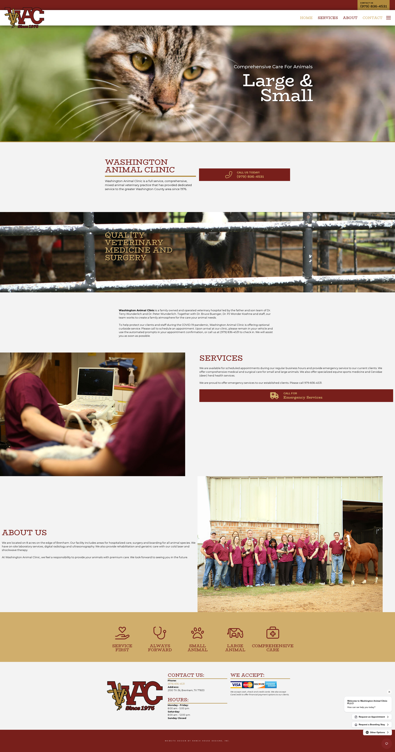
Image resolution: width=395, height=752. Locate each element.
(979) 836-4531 (176, 683)
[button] (388, 17)
